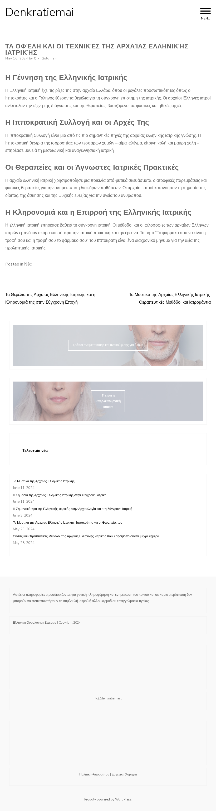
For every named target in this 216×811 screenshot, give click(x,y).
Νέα (28, 264)
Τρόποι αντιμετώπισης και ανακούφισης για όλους (108, 345)
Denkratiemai (39, 12)
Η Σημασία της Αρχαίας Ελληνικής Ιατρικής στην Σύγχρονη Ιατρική (59, 495)
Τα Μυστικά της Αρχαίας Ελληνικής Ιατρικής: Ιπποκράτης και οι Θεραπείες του (67, 522)
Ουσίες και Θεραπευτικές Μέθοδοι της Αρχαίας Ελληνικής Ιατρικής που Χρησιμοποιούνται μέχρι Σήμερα (86, 536)
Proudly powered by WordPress (108, 799)
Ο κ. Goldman (45, 58)
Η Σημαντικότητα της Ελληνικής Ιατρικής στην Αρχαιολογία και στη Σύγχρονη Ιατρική (72, 509)
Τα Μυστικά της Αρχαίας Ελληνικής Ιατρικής (44, 481)
